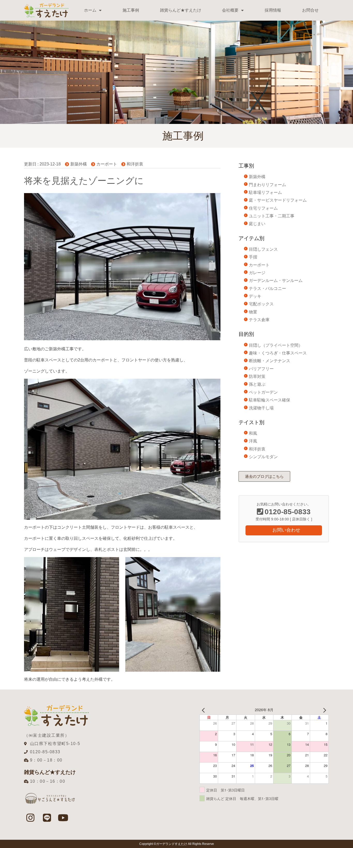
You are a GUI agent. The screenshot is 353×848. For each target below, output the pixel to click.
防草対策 (257, 376)
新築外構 (78, 164)
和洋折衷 (135, 164)
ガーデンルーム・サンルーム (276, 280)
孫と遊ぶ (257, 384)
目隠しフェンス (263, 249)
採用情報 (273, 10)
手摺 (253, 257)
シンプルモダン (263, 457)
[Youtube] (63, 817)
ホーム (90, 10)
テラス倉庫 (259, 320)
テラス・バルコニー (267, 288)
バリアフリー (261, 369)
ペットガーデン (263, 392)
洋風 (253, 441)
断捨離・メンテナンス (269, 361)
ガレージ (257, 273)
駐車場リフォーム (265, 192)
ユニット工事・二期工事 (271, 216)
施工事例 (130, 10)
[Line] (46, 817)
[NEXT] (324, 710)
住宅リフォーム (263, 208)
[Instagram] (30, 817)
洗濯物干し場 (261, 408)
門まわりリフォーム (267, 185)
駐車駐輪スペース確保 (269, 400)
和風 (253, 433)
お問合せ (310, 10)
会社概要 (230, 10)
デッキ (255, 296)
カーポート (106, 164)
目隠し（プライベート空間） (276, 345)
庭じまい (257, 223)
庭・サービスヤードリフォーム (278, 200)
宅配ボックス (261, 304)
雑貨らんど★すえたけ (180, 10)
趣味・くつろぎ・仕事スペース (278, 353)
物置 (253, 312)
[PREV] (204, 710)
